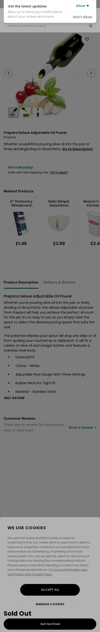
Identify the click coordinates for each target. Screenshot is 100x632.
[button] (36, 11)
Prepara (10, 137)
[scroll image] (13, 112)
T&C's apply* (59, 172)
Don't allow (82, 17)
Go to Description (77, 149)
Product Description (21, 282)
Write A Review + (82, 427)
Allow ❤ (82, 5)
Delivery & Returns (59, 282)
